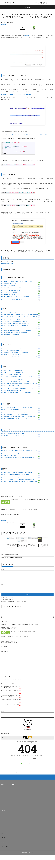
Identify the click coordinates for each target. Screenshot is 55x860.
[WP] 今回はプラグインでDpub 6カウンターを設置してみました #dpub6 (16, 472)
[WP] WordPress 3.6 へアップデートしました (11, 354)
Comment (2, 569)
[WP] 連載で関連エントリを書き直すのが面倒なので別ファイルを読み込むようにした (19, 376)
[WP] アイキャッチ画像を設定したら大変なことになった (13, 385)
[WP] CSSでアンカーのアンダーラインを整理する (12, 372)
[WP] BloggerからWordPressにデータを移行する (11, 287)
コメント (9, 522)
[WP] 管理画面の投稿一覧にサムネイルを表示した (12, 390)
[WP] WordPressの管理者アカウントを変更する (11, 299)
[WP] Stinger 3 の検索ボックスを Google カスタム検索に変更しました (16, 414)
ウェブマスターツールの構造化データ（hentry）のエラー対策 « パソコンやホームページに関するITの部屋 (24, 134)
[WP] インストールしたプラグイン (8, 312)
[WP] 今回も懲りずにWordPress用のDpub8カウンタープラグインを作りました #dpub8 (20, 481)
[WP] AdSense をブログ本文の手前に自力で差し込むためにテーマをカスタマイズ (18, 388)
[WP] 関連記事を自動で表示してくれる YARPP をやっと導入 (14, 332)
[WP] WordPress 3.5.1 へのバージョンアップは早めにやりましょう (15, 352)
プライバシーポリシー (10, 628)
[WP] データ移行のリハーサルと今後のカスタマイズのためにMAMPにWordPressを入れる (20, 450)
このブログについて (7, 627)
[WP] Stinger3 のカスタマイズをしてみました (11, 409)
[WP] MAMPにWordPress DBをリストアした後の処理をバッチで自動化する (17, 457)
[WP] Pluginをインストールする (8, 285)
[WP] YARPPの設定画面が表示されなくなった (11, 334)
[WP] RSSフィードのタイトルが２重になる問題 (11, 370)
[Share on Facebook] (39, 3)
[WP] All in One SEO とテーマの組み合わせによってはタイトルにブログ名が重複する (19, 314)
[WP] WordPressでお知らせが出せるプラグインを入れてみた (14, 321)
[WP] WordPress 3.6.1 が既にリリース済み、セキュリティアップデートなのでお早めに (20, 356)
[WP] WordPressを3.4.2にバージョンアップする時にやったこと (15, 347)
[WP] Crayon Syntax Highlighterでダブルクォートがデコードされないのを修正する (19, 316)
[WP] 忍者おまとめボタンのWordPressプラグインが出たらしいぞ (15, 323)
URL (2, 589)
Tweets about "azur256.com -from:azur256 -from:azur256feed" (12, 679)
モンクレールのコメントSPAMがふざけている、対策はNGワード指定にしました (22, 545)
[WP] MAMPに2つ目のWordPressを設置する (10, 455)
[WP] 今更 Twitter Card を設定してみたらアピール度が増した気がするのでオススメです (20, 383)
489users (20, 688)
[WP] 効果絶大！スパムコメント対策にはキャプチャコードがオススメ (16, 330)
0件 (8, 22)
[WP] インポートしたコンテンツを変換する (10, 290)
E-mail (2, 584)
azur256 (12, 625)
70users (20, 705)
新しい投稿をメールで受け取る (8, 599)
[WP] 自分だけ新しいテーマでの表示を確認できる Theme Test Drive (15, 319)
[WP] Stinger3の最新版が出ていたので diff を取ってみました (14, 418)
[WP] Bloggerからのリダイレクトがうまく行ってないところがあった (16, 296)
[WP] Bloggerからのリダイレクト (8, 294)
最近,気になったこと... (11, 3)
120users (20, 697)
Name (2, 580)
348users (20, 693)
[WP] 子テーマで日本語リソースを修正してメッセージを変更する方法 (16, 392)
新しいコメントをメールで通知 (8, 597)
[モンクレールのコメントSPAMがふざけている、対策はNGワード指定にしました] (22, 541)
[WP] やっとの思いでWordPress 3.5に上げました (11, 350)
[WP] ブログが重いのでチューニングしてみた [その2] (12, 435)
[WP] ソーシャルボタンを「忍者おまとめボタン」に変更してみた (15, 381)
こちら (12, 514)
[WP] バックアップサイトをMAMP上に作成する (11, 453)
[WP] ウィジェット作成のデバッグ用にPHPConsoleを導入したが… (15, 474)
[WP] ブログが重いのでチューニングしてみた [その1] (12, 433)
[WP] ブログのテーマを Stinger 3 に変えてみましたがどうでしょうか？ (16, 407)
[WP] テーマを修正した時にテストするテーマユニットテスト (14, 374)
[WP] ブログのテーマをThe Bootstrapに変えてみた (12, 379)
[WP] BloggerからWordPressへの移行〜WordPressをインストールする (16, 281)
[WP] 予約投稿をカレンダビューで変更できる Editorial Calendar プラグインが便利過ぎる (20, 328)
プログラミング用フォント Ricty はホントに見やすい (11, 704)
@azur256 (26, 35)
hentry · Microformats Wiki (7, 263)
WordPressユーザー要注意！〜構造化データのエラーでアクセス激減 (16, 94)
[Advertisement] (12, 663)
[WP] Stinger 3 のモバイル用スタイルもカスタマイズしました (14, 411)
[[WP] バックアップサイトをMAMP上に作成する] (33, 538)
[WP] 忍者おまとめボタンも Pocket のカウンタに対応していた (14, 325)
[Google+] (44, 3)
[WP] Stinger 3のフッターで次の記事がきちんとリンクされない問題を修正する (18, 416)
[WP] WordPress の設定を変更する (8, 283)
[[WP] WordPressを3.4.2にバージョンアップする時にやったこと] (12, 538)
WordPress (3, 24)
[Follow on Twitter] (41, 3)
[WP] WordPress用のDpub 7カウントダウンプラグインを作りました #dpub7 (17, 479)
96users (20, 702)
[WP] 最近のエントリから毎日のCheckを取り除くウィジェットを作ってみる (17, 477)
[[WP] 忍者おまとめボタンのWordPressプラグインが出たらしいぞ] (43, 541)
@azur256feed (4, 642)
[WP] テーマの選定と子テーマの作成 (9, 292)
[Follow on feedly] (46, 3)
